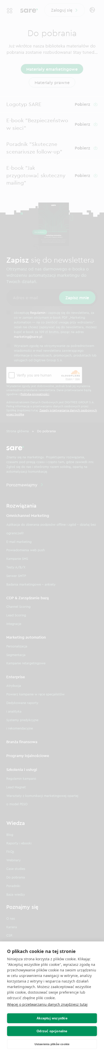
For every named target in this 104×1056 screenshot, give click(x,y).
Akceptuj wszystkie (52, 1018)
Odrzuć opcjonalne (52, 1031)
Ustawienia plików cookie (52, 1044)
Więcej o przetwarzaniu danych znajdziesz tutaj (47, 1004)
